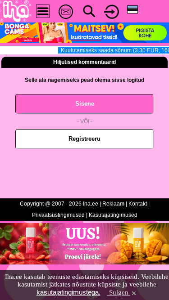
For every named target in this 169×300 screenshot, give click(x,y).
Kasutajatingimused (113, 215)
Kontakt (137, 204)
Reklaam (113, 204)
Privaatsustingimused (58, 215)
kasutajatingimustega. (68, 292)
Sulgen (118, 292)
